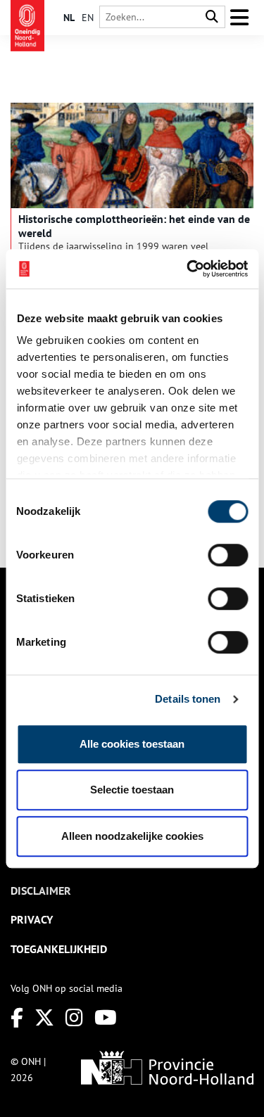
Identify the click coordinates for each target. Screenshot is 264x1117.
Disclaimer (41, 890)
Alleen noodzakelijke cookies (132, 836)
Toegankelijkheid (59, 949)
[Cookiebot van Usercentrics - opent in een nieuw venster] (188, 269)
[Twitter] (44, 1017)
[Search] (212, 17)
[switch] (228, 555)
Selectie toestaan (132, 790)
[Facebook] (17, 1017)
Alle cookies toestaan (132, 744)
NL (69, 17)
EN (88, 17)
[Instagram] (74, 1017)
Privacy (32, 919)
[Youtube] (105, 1017)
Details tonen (187, 699)
